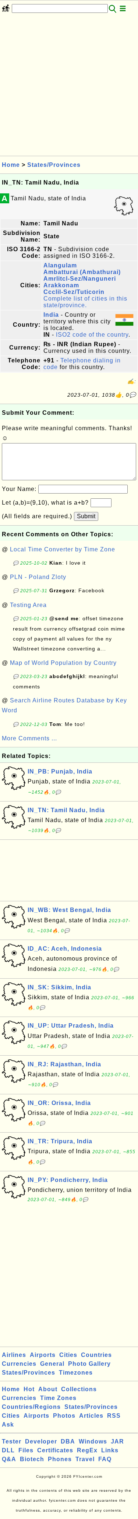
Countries (96, 1355)
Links (109, 1450)
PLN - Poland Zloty (38, 577)
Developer (41, 1441)
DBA (68, 1441)
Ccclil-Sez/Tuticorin (74, 292)
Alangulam (60, 265)
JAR (117, 1441)
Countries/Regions (31, 1407)
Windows (93, 1441)
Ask (8, 1424)
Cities (68, 1355)
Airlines (14, 1355)
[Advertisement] (69, 87)
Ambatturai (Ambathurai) (82, 272)
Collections (79, 1389)
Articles (91, 1416)
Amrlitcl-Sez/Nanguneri (79, 279)
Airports (43, 1355)
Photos (64, 1416)
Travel (85, 1459)
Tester (11, 1441)
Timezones (76, 1372)
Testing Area (28, 605)
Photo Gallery (89, 1364)
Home (11, 165)
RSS (114, 1416)
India (51, 315)
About (47, 1389)
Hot (29, 1389)
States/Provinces (54, 165)
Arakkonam (61, 285)
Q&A (9, 1459)
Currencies (19, 1364)
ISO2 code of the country (92, 334)
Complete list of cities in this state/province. (85, 301)
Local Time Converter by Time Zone (62, 549)
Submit (86, 516)
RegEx (87, 1450)
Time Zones (58, 1398)
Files (25, 1450)
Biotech (32, 1459)
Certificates (55, 1450)
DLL (8, 1450)
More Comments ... (29, 738)
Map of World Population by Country (63, 663)
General (52, 1364)
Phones (60, 1459)
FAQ (105, 1459)
